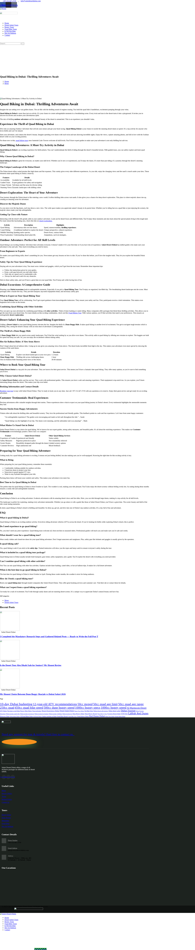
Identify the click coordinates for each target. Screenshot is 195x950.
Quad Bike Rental (62, 716)
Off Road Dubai (37, 716)
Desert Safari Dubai (67, 711)
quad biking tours (22, 140)
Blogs (7, 83)
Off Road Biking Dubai (26, 716)
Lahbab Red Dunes (138, 713)
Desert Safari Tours (11, 602)
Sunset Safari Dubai (120, 716)
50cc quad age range (131, 704)
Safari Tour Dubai (110, 716)
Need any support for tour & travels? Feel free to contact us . (38, 734)
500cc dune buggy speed (59, 707)
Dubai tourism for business (42, 713)
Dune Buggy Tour (102, 713)
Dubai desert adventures (100, 711)
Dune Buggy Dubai (78, 714)
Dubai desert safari (115, 711)
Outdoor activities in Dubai (49, 716)
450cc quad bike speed (29, 707)
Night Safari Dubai (15, 716)
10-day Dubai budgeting (16, 704)
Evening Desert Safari (114, 714)
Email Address (12, 848)
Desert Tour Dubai (79, 711)
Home (7, 81)
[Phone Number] (4, 840)
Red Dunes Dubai (97, 716)
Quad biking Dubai (83, 716)
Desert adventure (36, 711)
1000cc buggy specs (87, 707)
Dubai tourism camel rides (13, 713)
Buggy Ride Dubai (26, 711)
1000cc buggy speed (113, 707)
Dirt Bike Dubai (88, 711)
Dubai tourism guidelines (55, 713)
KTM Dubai (124, 714)
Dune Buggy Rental (91, 714)
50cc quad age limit (105, 704)
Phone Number (12, 840)
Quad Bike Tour (72, 716)
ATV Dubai (3, 711)
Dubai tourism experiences (27, 713)
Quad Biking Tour (74, 313)
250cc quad (7, 707)
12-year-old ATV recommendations (55, 704)
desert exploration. (45, 221)
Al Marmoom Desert (136, 708)
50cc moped (85, 704)
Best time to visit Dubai (13, 711)
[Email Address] (4, 848)
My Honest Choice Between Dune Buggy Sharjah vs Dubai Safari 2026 (33, 694)
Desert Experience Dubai (50, 711)
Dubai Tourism (128, 710)
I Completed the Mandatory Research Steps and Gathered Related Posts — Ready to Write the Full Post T (49, 636)
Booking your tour (6, 391)
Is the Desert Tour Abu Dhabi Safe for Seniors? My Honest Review (30, 665)
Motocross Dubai (4, 716)
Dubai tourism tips (67, 713)
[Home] (3, 9)
